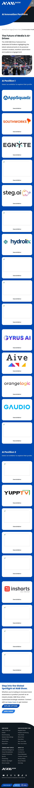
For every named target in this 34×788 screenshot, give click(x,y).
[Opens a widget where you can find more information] (24, 785)
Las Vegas (10, 29)
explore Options (10, 706)
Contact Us (21, 752)
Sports (4, 756)
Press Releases (22, 754)
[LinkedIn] (18, 775)
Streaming (5, 758)
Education (5, 743)
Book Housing (6, 735)
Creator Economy (7, 754)
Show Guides (5, 763)
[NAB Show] (13, 3)
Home (4, 29)
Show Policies (22, 761)
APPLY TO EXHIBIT (19, 785)
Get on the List (6, 730)
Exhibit (3, 732)
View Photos (5, 739)
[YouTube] (3, 775)
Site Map (20, 763)
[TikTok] (22, 775)
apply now (8, 711)
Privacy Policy (21, 758)
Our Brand (21, 750)
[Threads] (26, 775)
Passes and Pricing (23, 732)
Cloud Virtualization (7, 752)
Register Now (22, 730)
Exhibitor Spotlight (7, 761)
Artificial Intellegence (8, 750)
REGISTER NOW (6, 785)
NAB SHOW (5, 728)
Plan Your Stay (22, 741)
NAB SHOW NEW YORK (24, 728)
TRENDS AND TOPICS (8, 747)
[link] (17, 100)
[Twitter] (14, 775)
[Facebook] (7, 775)
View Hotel (21, 735)
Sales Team (12, 702)
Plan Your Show (22, 743)
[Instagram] (11, 775)
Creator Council (22, 756)
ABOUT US (21, 747)
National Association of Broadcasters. (11, 777)
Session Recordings (7, 737)
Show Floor (17, 29)
